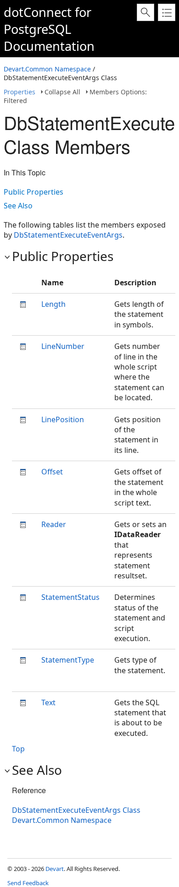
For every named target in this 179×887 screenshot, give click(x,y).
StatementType (67, 660)
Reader (53, 524)
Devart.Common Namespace (47, 69)
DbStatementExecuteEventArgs (68, 235)
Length (53, 304)
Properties (19, 91)
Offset (52, 472)
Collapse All (62, 91)
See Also (18, 206)
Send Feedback (28, 883)
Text (48, 702)
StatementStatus (70, 597)
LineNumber (62, 346)
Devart (54, 869)
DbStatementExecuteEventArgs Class (76, 810)
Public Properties (33, 192)
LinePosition (62, 419)
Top (18, 749)
